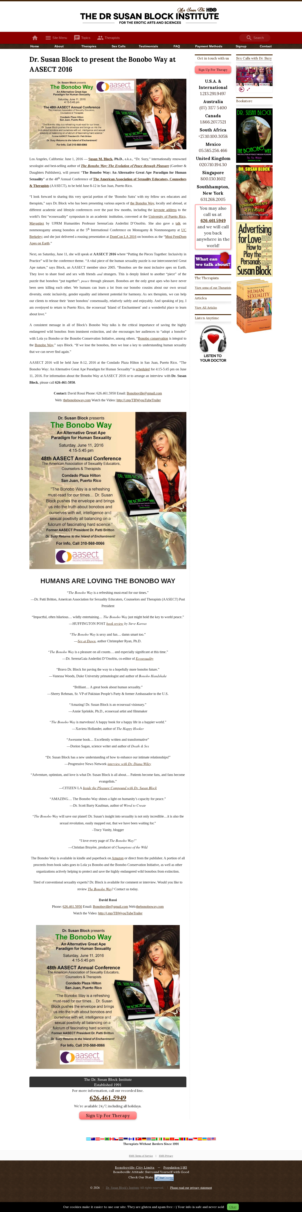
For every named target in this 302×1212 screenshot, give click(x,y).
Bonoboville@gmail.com (144, 393)
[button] (254, 75)
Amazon (118, 858)
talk (178, 223)
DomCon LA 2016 (123, 237)
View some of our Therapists (213, 287)
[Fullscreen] (248, 89)
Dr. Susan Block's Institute (122, 1187)
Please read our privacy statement (191, 1187)
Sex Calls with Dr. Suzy (254, 58)
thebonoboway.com (77, 400)
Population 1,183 (175, 1168)
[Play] (241, 89)
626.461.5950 (72, 906)
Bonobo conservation (153, 338)
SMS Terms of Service (141, 1155)
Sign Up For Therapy (108, 1115)
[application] (254, 76)
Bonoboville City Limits (135, 1168)
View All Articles (206, 307)
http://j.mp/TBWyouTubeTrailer (139, 400)
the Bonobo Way (142, 203)
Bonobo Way (44, 345)
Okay (233, 1207)
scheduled (143, 369)
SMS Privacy (166, 1155)
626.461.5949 (108, 1097)
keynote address (165, 210)
